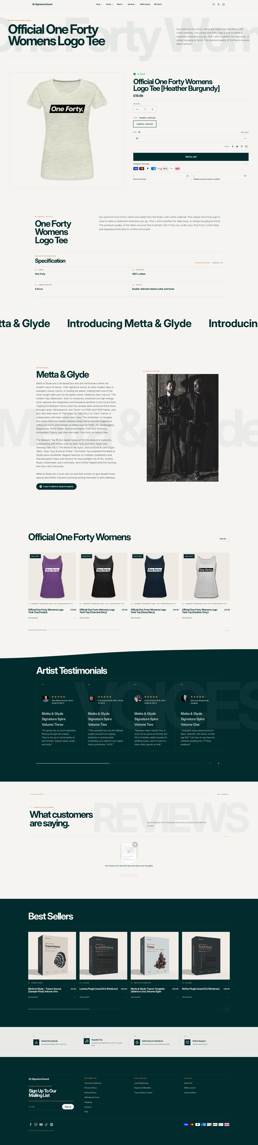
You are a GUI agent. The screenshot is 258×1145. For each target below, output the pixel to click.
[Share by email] (246, 146)
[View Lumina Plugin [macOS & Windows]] (103, 965)
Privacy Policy (90, 1088)
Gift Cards (158, 4)
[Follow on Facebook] (30, 1124)
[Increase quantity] (152, 109)
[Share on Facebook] (232, 146)
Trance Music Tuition (143, 1093)
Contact (87, 1107)
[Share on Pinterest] (241, 146)
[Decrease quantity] (137, 109)
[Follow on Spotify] (51, 1124)
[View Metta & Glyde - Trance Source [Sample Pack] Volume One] (52, 965)
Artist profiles (190, 1093)
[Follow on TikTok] (46, 1124)
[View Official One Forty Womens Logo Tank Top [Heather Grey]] (206, 586)
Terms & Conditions (92, 1083)
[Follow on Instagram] (36, 1124)
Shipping (88, 1102)
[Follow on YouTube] (41, 1124)
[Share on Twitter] (237, 146)
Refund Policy (90, 1093)
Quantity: (137, 104)
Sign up (68, 1107)
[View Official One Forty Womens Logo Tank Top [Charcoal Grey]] (103, 586)
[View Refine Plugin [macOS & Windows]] (206, 965)
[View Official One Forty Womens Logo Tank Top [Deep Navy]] (155, 586)
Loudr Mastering (141, 1083)
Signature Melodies (142, 1088)
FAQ (86, 1112)
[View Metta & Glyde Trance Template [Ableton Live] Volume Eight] (155, 965)
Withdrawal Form (91, 1097)
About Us (188, 1083)
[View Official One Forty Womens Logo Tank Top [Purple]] (52, 586)
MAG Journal (145, 4)
